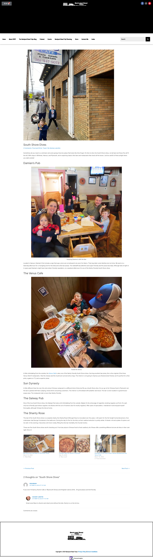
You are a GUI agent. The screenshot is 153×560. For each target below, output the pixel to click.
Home (4, 39)
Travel (45, 148)
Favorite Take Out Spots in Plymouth (69, 453)
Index (93, 39)
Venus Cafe (52, 373)
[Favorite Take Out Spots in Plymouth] (76, 443)
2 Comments (27, 148)
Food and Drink (37, 148)
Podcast (42, 39)
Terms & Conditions (92, 552)
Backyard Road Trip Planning (63, 39)
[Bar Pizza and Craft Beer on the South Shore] (40, 443)
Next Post (125, 468)
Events (50, 39)
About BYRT (12, 39)
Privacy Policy (82, 552)
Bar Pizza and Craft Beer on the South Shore (36, 453)
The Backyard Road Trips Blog (28, 39)
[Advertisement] (76, 20)
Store (76, 39)
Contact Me (85, 39)
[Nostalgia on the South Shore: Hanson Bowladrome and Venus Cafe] (112, 443)
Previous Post (29, 468)
